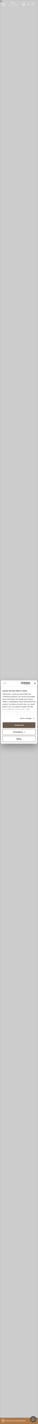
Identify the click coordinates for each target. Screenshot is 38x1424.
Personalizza (18, 732)
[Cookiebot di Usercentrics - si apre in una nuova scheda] (22, 683)
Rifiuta (19, 739)
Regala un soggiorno (16, 1421)
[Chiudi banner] (35, 683)
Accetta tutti (19, 725)
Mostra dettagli (26, 718)
